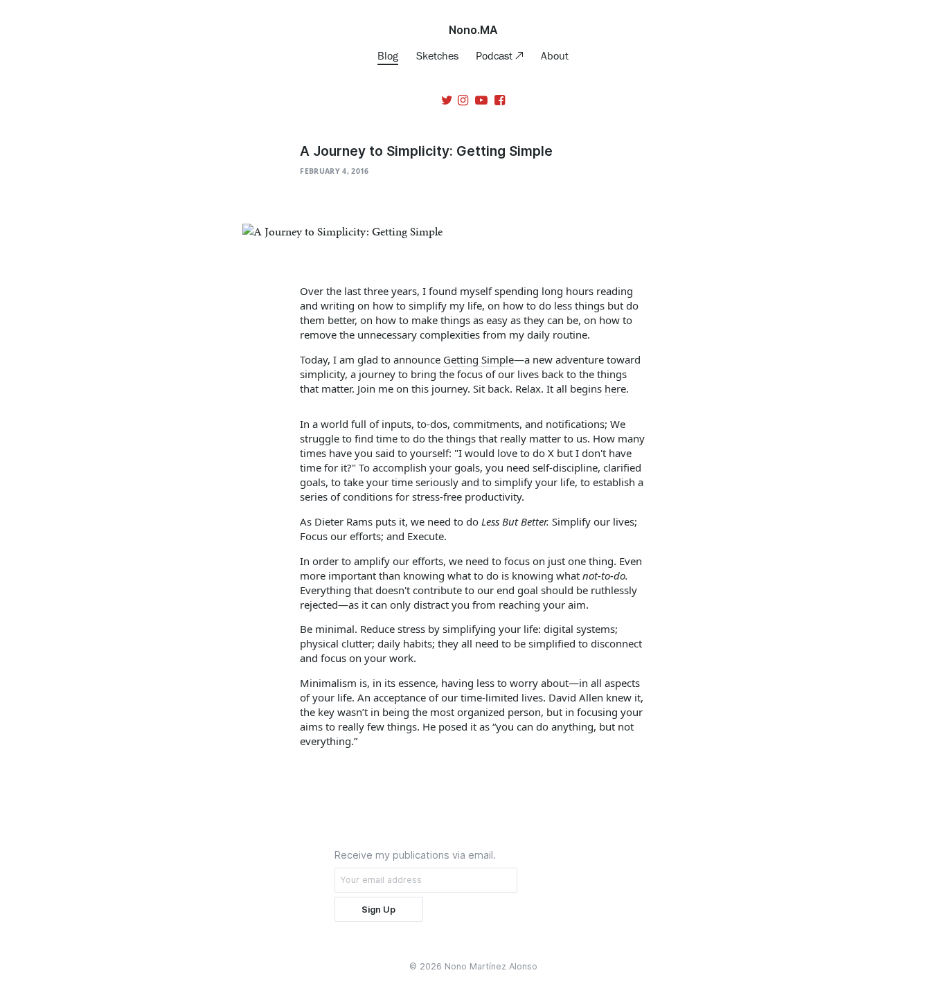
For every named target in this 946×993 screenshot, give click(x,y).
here (615, 388)
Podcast (495, 55)
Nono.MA (473, 30)
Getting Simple (478, 359)
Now (360, 763)
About (555, 55)
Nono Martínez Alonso (491, 966)
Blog (387, 55)
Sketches (437, 55)
